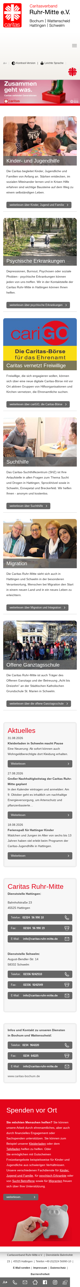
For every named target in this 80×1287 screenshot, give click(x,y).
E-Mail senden (21, 1267)
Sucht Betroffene (23, 1181)
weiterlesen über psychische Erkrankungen (36, 305)
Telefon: (27, 917)
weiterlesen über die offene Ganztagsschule (37, 703)
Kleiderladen (37, 1143)
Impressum (40, 1267)
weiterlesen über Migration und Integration (35, 607)
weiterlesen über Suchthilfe (26, 505)
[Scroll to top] (72, 1279)
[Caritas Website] (36, 15)
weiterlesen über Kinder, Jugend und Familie (37, 204)
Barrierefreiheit (40, 1274)
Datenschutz (58, 1267)
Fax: (28, 928)
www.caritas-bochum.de (24, 1076)
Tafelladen (13, 1149)
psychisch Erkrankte (52, 1175)
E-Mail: (34, 938)
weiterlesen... (14, 1197)
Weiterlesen (18, 763)
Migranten (55, 1181)
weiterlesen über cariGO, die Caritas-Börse (36, 404)
